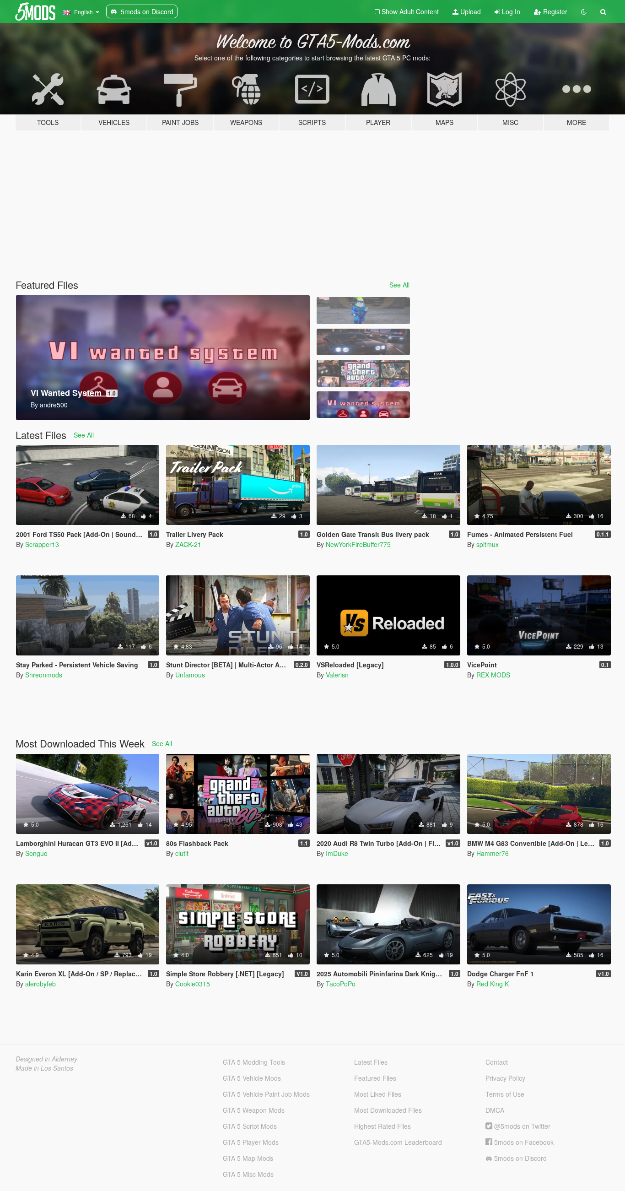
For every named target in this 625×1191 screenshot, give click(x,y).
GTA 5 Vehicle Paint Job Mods (266, 1094)
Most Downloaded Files (388, 1110)
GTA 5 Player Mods (251, 1142)
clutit (182, 853)
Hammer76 (492, 853)
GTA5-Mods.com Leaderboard (398, 1142)
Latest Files (371, 1061)
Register (554, 11)
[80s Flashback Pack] (363, 373)
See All (399, 284)
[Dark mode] (583, 11)
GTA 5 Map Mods (248, 1158)
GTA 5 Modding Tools (254, 1061)
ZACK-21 (188, 544)
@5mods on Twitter (521, 1126)
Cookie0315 (192, 983)
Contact (496, 1061)
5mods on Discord (519, 1158)
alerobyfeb (40, 983)
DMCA (494, 1110)
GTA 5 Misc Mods (248, 1174)
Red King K (492, 983)
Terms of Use (504, 1094)
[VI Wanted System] (363, 404)
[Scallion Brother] (363, 310)
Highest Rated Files (382, 1126)
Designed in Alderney (46, 1058)
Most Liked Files (377, 1094)
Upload (469, 11)
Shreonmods (43, 674)
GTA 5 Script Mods (250, 1126)
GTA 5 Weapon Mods (254, 1110)
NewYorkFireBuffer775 (358, 544)
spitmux (487, 544)
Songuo (36, 853)
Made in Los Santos (44, 1067)
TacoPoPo (341, 983)
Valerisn (337, 674)
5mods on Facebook (523, 1142)
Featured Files (375, 1078)
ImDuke (337, 853)
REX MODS (493, 674)
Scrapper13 (42, 544)
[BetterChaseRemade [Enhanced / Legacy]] (363, 342)
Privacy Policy (505, 1078)
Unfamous (190, 674)
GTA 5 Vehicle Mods (252, 1078)
